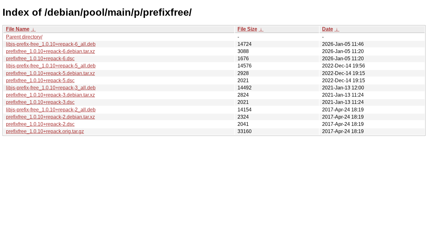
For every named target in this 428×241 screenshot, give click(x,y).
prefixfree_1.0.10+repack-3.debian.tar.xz (50, 95)
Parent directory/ (24, 37)
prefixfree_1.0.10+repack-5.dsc (40, 80)
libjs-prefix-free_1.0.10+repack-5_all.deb (51, 65)
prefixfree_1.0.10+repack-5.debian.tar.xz (50, 73)
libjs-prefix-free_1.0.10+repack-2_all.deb (51, 109)
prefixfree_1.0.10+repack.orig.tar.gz (45, 131)
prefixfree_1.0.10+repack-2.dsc (40, 124)
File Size (247, 29)
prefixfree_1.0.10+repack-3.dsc (40, 102)
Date (327, 29)
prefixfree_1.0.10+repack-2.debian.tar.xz (50, 117)
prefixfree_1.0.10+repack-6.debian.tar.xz (50, 51)
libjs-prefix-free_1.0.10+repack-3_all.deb (51, 87)
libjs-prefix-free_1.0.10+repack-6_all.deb (51, 44)
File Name (17, 29)
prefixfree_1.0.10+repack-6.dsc (40, 58)
